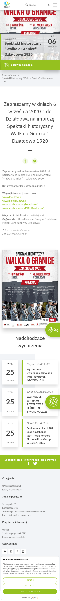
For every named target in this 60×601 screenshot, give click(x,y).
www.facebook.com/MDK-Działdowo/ (23, 208)
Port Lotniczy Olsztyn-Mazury (16, 515)
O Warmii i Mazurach (11, 486)
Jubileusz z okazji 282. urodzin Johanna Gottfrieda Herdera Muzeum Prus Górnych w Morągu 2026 (40, 436)
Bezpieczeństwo (10, 508)
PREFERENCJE (30, 586)
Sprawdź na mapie (21, 64)
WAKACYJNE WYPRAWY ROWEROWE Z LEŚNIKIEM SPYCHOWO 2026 (37, 404)
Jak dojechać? (9, 504)
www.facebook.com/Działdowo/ (20, 204)
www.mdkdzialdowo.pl (14, 200)
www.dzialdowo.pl (12, 197)
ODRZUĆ (30, 580)
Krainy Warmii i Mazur (12, 489)
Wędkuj (5, 529)
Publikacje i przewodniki (13, 537)
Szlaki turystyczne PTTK (14, 533)
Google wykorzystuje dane (43, 571)
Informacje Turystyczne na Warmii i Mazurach (23, 511)
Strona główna (9, 75)
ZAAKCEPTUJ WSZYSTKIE (30, 591)
